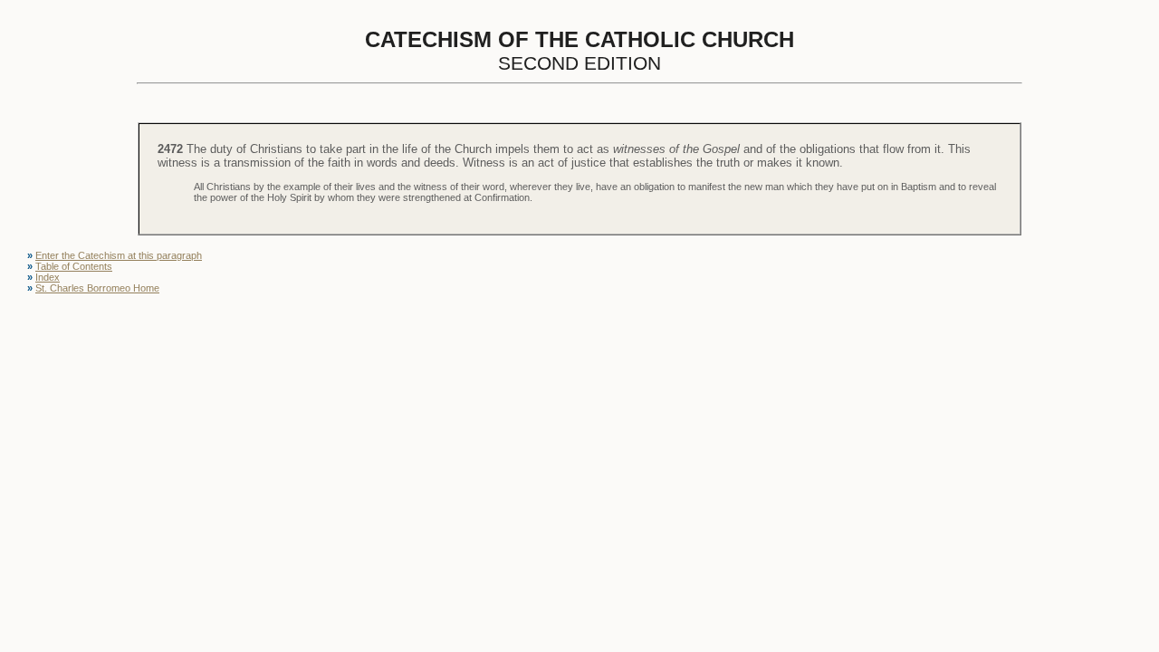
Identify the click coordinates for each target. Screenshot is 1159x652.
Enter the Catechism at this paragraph (118, 255)
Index (47, 277)
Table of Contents (73, 266)
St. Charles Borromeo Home (97, 288)
